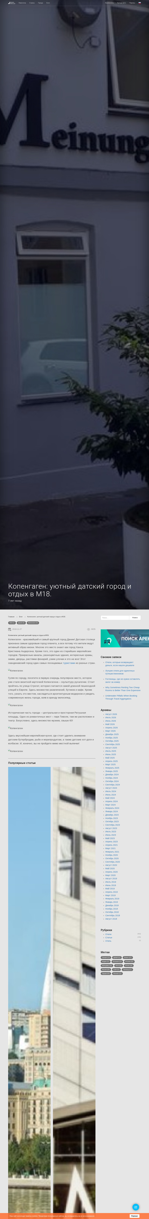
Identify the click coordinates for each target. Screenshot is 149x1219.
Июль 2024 (110, 791)
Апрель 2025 (111, 761)
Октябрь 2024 (112, 781)
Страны (32, 3)
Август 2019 (111, 878)
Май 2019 (110, 888)
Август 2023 (111, 828)
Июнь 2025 (110, 754)
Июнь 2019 (110, 885)
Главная (11, 617)
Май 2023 (110, 838)
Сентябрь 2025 (112, 744)
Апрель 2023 (111, 841)
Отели (108, 934)
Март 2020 (110, 875)
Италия (129, 961)
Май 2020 (110, 868)
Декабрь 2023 (112, 815)
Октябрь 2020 (112, 858)
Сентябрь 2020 (112, 862)
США (116, 969)
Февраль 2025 (112, 768)
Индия (105, 961)
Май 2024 (110, 798)
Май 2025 (110, 758)
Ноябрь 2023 (111, 818)
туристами (69, 663)
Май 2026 (110, 724)
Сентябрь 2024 (112, 785)
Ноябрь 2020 (111, 855)
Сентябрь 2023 (112, 825)
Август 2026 (111, 714)
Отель (108, 941)
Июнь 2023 (110, 835)
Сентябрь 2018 (112, 915)
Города (40, 3)
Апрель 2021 (111, 845)
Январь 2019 (111, 902)
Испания (117, 961)
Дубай (116, 957)
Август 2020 (111, 865)
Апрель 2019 (111, 892)
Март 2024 (110, 805)
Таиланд (127, 969)
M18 (12, 623)
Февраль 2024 (112, 808)
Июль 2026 (110, 717)
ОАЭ (119, 965)
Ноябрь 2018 (111, 909)
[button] (140, 3)
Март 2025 (110, 764)
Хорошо (134, 1216)
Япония (117, 973)
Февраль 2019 (112, 898)
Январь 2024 (111, 811)
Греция (106, 957)
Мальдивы (107, 965)
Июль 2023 (110, 831)
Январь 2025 (111, 771)
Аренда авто (121, 3)
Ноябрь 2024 (111, 778)
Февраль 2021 (112, 852)
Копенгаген (33, 623)
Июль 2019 (110, 882)
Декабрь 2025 (112, 734)
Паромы (132, 3)
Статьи (108, 937)
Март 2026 (110, 731)
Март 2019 (110, 895)
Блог (48, 3)
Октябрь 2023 (112, 821)
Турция (106, 973)
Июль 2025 (110, 751)
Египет (128, 957)
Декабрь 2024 (112, 774)
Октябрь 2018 (112, 912)
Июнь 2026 (110, 721)
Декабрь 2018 (112, 905)
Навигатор (22, 3)
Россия (106, 969)
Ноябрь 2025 (111, 738)
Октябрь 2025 (112, 741)
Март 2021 (110, 848)
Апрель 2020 (111, 872)
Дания (21, 623)
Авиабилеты (109, 3)
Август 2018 (111, 919)
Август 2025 (111, 748)
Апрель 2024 (111, 801)
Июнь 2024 (110, 795)
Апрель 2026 (111, 727)
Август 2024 (111, 788)
